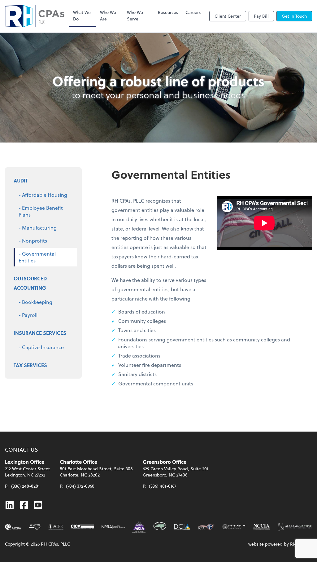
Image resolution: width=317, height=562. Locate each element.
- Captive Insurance (41, 347)
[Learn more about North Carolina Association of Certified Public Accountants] (35, 527)
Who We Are (108, 15)
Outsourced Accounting (30, 283)
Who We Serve (135, 15)
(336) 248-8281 (25, 486)
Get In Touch (294, 16)
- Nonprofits (33, 240)
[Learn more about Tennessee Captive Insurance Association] (206, 527)
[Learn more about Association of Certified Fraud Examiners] (55, 527)
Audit (21, 180)
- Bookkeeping (35, 301)
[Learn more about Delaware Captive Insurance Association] (182, 527)
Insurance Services (40, 332)
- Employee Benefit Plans (41, 211)
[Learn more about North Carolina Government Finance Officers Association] (160, 526)
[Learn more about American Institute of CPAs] (13, 527)
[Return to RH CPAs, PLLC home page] (34, 16)
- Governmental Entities (37, 257)
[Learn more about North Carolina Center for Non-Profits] (234, 527)
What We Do (82, 15)
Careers (193, 12)
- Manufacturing (38, 227)
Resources (168, 12)
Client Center (228, 16)
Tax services (30, 365)
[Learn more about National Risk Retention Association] (113, 527)
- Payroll (28, 314)
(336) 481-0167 (162, 486)
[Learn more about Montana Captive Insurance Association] (139, 526)
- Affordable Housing (43, 194)
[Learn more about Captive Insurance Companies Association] (82, 527)
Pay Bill (261, 16)
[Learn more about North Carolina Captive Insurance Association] (261, 527)
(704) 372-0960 (80, 486)
